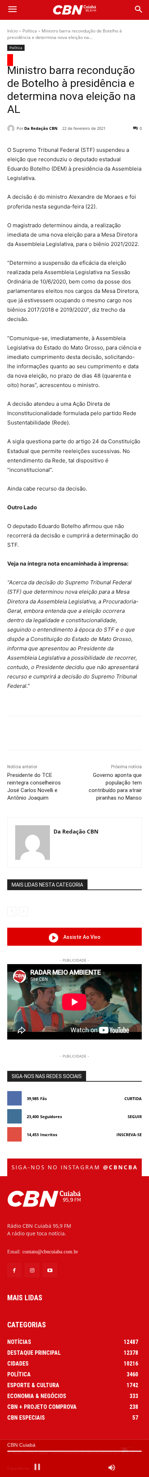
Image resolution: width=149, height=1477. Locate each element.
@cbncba (120, 1167)
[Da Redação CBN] (12, 128)
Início (12, 31)
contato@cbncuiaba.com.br (50, 1251)
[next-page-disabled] (23, 911)
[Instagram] (32, 1270)
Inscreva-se (129, 1134)
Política (29, 31)
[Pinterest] (70, 734)
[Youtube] (50, 1270)
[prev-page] (11, 911)
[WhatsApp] (87, 734)
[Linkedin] (104, 734)
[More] (120, 734)
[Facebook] (37, 734)
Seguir (135, 1116)
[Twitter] (54, 734)
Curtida (133, 1098)
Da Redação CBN (41, 128)
